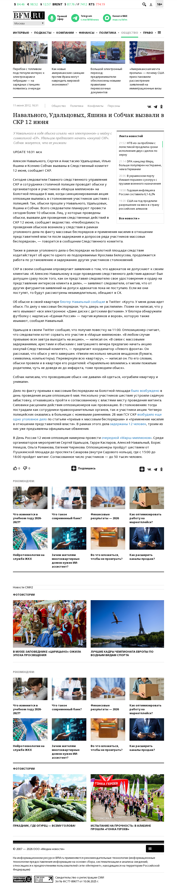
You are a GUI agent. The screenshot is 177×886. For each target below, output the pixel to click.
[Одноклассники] (161, 106)
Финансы (86, 33)
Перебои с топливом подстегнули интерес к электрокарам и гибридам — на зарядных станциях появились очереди (28, 78)
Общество (129, 33)
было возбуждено (145, 390)
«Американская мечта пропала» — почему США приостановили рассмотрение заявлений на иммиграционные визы (147, 78)
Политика (107, 33)
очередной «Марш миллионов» (127, 437)
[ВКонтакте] (149, 106)
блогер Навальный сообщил (82, 301)
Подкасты (42, 33)
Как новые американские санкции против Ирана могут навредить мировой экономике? (68, 76)
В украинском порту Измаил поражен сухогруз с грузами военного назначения (140, 179)
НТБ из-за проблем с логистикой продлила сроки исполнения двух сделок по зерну (138, 149)
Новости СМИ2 (23, 587)
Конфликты (95, 106)
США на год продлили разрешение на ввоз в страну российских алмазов (139, 204)
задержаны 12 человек (128, 424)
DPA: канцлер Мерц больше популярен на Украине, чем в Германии (140, 165)
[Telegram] (155, 106)
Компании (65, 33)
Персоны (114, 106)
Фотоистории (24, 594)
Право (148, 33)
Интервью (21, 33)
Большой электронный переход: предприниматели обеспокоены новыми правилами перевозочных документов (106, 80)
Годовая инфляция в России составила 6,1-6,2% (137, 192)
